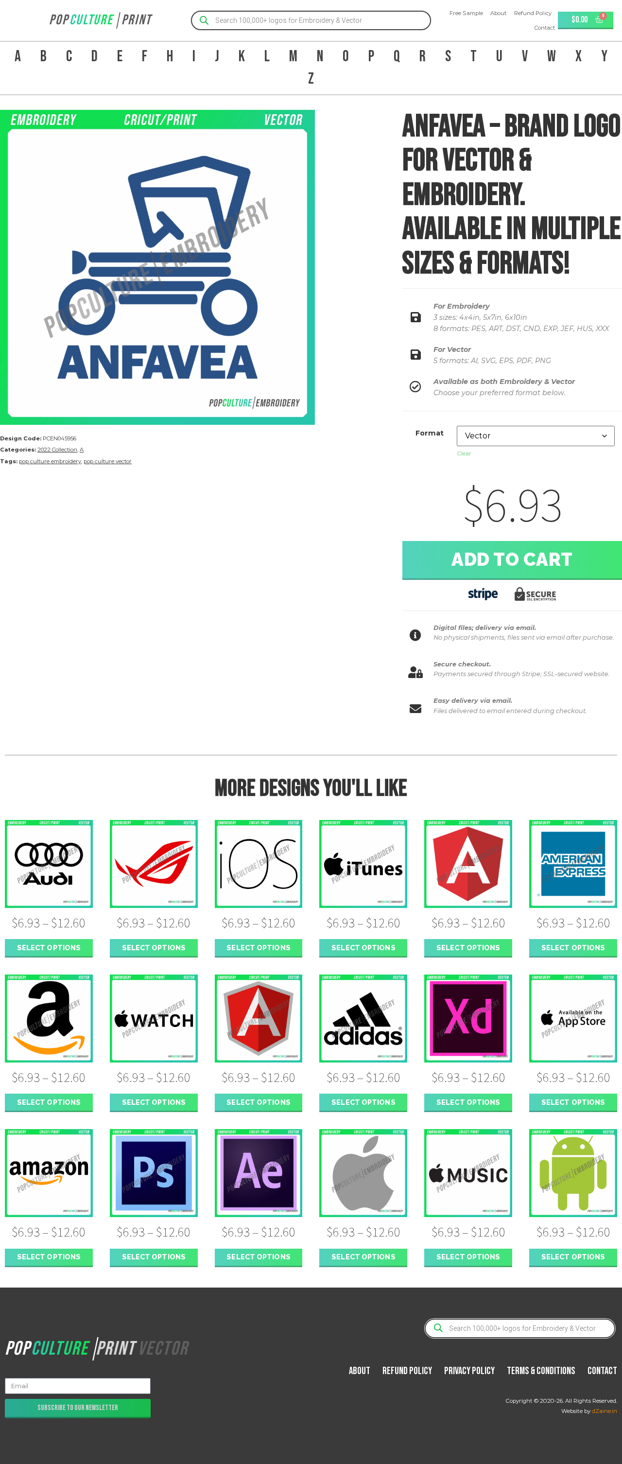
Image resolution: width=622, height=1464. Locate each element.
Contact (545, 27)
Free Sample (466, 13)
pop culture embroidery (50, 461)
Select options (49, 947)
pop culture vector (108, 461)
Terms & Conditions (541, 1371)
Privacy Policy (469, 1371)
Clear (464, 453)
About (498, 13)
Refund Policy (533, 13)
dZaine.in (604, 1411)
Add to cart (512, 559)
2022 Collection (57, 449)
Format (429, 433)
